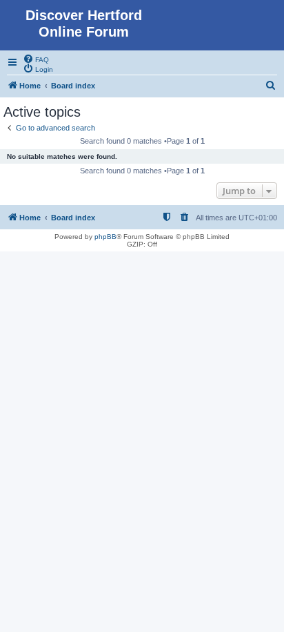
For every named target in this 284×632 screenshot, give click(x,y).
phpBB (105, 236)
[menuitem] (36, 59)
